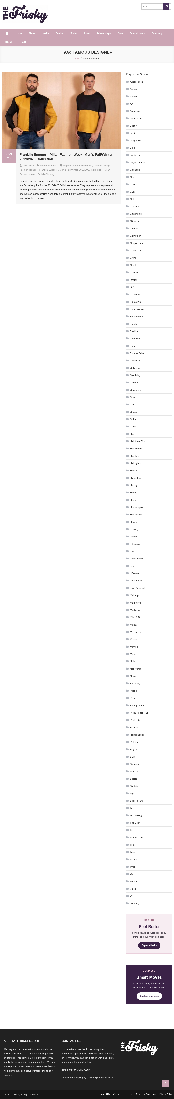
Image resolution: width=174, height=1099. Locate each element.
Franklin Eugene (48, 169)
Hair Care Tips (137, 441)
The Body (135, 822)
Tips (132, 830)
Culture (134, 272)
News (32, 33)
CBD (132, 191)
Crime (133, 257)
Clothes (134, 228)
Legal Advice (137, 558)
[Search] (166, 6)
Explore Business (149, 996)
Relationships (103, 33)
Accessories (136, 81)
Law (132, 551)
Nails (132, 661)
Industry (134, 529)
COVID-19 (135, 250)
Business (135, 155)
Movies (73, 33)
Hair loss (134, 456)
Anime (133, 96)
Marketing (135, 602)
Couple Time (137, 243)
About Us (105, 1094)
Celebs (59, 33)
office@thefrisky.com (79, 1069)
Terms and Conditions (146, 1094)
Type (132, 866)
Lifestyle (134, 573)
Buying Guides (138, 162)
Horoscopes (136, 507)
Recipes (134, 727)
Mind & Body (137, 617)
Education (135, 301)
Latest (129, 1094)
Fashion (134, 331)
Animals (134, 89)
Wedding (135, 903)
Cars (132, 177)
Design (133, 279)
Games (134, 382)
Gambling (135, 375)
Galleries (135, 368)
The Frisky (28, 165)
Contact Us (118, 1094)
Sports (133, 778)
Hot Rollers (136, 514)
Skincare (134, 771)
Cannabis (135, 169)
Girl (132, 404)
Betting (133, 133)
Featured (135, 338)
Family (133, 323)
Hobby (133, 492)
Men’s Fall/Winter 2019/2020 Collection (80, 169)
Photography (137, 705)
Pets (132, 698)
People (133, 690)
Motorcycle (136, 632)
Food (133, 345)
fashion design (101, 165)
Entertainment (137, 33)
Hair (132, 434)
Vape (132, 874)
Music (133, 654)
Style (120, 33)
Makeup (134, 595)
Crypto (133, 265)
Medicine (135, 610)
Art (131, 103)
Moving (134, 646)
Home (19, 33)
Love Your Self (138, 588)
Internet (134, 536)
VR (131, 896)
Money (133, 624)
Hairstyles (135, 463)
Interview (135, 544)
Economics (136, 294)
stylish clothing (46, 174)
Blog (132, 147)
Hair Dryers (136, 448)
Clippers (134, 221)
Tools (133, 844)
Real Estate (136, 720)
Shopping (135, 764)
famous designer (81, 165)
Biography (135, 140)
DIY (132, 287)
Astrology (135, 111)
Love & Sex (136, 580)
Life (132, 566)
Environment (137, 316)
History (133, 485)
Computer (135, 235)
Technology (136, 815)
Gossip (133, 412)
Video (133, 888)
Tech (132, 808)
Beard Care (136, 118)
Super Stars (136, 800)
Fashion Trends (28, 169)
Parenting (157, 33)
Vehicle (134, 881)
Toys (132, 852)
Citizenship (136, 213)
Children (134, 206)
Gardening (135, 390)
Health (45, 33)
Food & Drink (137, 353)
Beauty (133, 125)
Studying (134, 786)
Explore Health (149, 945)
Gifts (132, 397)
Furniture (135, 360)
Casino (133, 184)
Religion (134, 742)
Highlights (135, 478)
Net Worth (135, 668)
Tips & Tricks (137, 837)
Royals (8, 41)
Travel (22, 41)
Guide (133, 419)
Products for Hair (139, 712)
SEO (132, 756)
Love (87, 33)
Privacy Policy (165, 1094)
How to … (135, 522)
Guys (133, 426)
